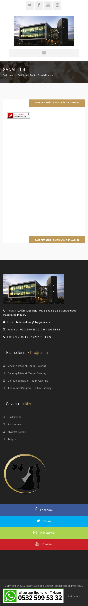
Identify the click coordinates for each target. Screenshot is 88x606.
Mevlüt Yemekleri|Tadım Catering (26, 366)
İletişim (11, 439)
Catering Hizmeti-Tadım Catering (26, 373)
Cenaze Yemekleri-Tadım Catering (27, 380)
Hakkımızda (14, 417)
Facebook (46, 509)
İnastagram (47, 532)
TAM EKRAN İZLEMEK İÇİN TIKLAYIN (56, 102)
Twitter (47, 521)
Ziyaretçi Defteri (16, 432)
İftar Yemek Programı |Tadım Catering (29, 388)
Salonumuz (14, 424)
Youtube (47, 544)
